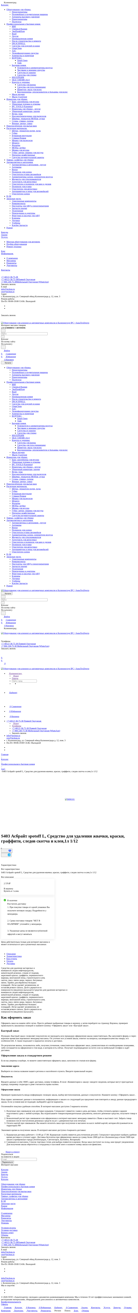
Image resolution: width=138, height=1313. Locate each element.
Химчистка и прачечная (23, 55)
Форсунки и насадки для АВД (26, 215)
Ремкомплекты (18, 203)
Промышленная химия (22, 38)
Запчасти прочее (19, 208)
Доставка (10, 963)
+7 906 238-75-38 (25, 282)
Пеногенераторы (19, 12)
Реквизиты (11, 263)
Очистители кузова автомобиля (26, 174)
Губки (14, 133)
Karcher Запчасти (20, 225)
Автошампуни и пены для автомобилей (30, 191)
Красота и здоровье (21, 82)
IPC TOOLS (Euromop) (22, 106)
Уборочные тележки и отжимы (26, 104)
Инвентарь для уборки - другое (26, 109)
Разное (9, 228)
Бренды (4, 1174)
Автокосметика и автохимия (19, 162)
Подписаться (7, 1162)
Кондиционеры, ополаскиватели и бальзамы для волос (42, 92)
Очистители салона (21, 194)
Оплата (9, 961)
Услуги (4, 1177)
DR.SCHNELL (18, 43)
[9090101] (70, 799)
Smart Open (22, 60)
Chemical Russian (19, 29)
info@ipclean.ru (8, 289)
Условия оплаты (8, 1228)
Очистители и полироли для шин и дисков (31, 184)
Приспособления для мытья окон (21, 126)
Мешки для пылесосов (22, 140)
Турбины (16, 223)
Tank (19, 63)
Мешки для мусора (20, 150)
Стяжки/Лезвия (19, 138)
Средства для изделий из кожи (26, 46)
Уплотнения (17, 211)
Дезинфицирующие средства (25, 53)
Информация (7, 1208)
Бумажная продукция (22, 135)
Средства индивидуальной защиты (28, 157)
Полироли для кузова (22, 186)
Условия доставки (9, 1230)
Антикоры (16, 167)
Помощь (5, 1223)
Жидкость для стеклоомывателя (26, 179)
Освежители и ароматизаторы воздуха (35, 68)
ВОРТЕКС (17, 58)
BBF (14, 26)
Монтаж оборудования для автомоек (23, 242)
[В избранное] (6, 851)
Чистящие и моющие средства (31, 70)
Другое (15, 36)
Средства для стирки (26, 75)
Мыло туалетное (19, 97)
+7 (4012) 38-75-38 (9, 277)
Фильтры (16, 145)
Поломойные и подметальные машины (30, 14)
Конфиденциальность (11, 1302)
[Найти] (3, 347)
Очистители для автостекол (24, 189)
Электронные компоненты (24, 201)
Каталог (4, 1169)
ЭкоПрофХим (18, 31)
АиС (14, 51)
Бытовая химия (19, 65)
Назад (16, 676)
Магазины (11, 260)
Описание (11, 954)
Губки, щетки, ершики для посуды (27, 152)
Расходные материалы (16, 128)
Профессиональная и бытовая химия (23, 24)
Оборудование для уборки (18, 9)
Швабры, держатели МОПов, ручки (28, 118)
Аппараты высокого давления (25, 17)
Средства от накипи (26, 72)
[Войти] (2, 654)
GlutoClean (17, 48)
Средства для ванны (26, 85)
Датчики (16, 220)
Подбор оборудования (16, 244)
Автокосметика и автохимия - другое (29, 165)
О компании (12, 258)
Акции (4, 1172)
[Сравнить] (6, 855)
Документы (11, 265)
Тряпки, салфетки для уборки (20, 160)
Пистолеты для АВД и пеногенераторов (30, 206)
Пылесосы (16, 21)
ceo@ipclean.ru (7, 291)
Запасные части (13, 198)
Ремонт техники (13, 246)
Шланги (15, 143)
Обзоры (4, 1235)
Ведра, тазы (17, 114)
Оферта (4, 1304)
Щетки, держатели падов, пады (26, 131)
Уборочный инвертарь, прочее (26, 111)
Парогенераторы (19, 19)
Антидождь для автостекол (24, 182)
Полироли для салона (22, 172)
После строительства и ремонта (26, 41)
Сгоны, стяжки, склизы (22, 121)
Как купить (11, 959)
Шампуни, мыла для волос (29, 89)
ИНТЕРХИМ (18, 77)
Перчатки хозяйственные (23, 155)
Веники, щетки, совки (22, 123)
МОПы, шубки (19, 148)
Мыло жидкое (18, 94)
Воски (15, 169)
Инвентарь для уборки (17, 99)
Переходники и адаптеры (23, 213)
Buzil (14, 34)
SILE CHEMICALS (21, 80)
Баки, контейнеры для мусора (25, 101)
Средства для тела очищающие (31, 87)
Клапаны (16, 218)
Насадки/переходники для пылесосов (29, 116)
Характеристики (14, 956)
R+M (8, 196)
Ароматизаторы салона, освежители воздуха (32, 177)
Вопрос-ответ (7, 1233)
